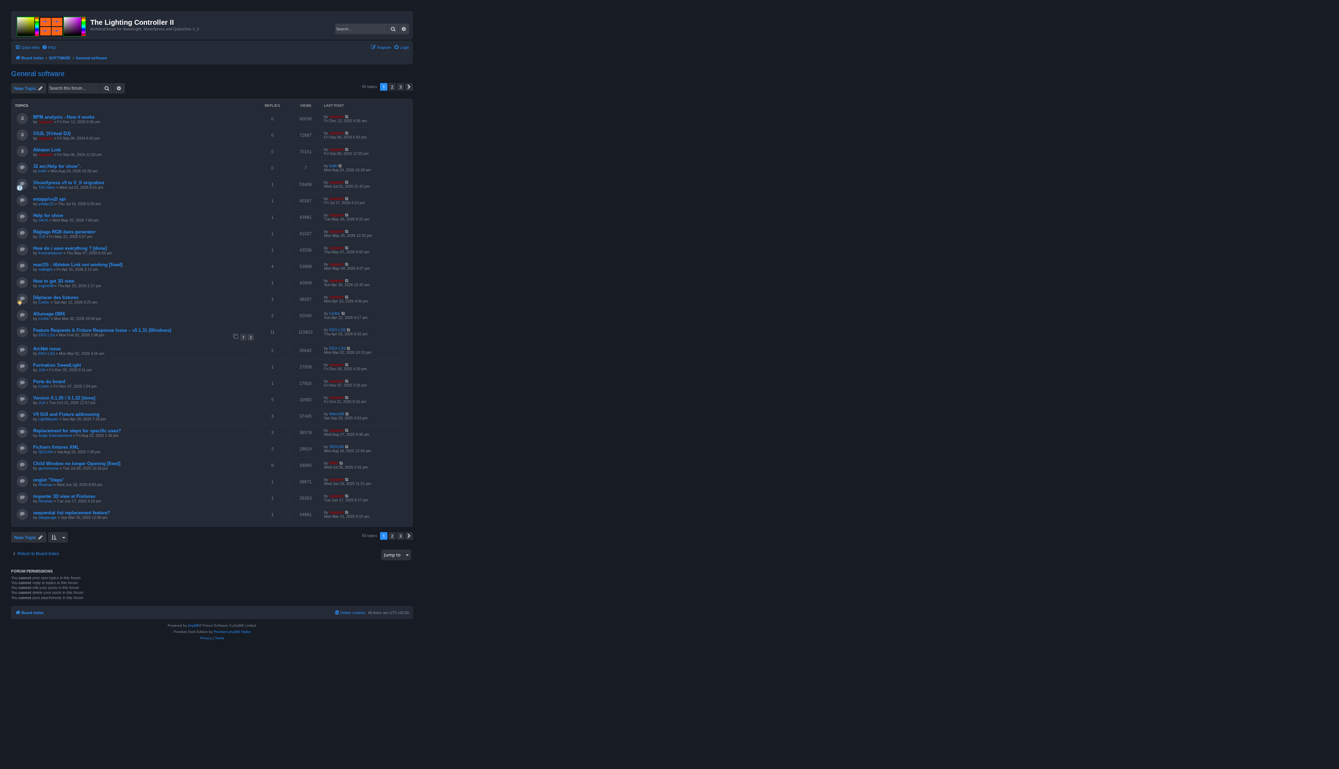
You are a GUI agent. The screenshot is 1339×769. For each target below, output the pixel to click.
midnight (45, 269)
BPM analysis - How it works (63, 117)
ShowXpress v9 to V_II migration (68, 182)
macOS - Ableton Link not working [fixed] (77, 264)
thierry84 (336, 414)
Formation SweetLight (57, 365)
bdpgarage (47, 517)
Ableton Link (47, 149)
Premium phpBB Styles (232, 632)
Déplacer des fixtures (55, 297)
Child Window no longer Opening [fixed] (76, 463)
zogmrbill (45, 286)
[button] (409, 87)
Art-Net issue (47, 348)
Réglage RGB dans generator (64, 231)
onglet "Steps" (49, 480)
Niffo (333, 463)
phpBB (193, 625)
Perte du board (49, 381)
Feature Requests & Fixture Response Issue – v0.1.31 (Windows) (102, 330)
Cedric (44, 302)
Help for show (48, 215)
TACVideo (46, 187)
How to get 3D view (53, 281)
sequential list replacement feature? (71, 512)
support (45, 122)
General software (38, 73)
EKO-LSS (46, 335)
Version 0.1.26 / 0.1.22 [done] (64, 398)
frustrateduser (50, 253)
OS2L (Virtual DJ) (51, 133)
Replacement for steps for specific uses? (77, 430)
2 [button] (392, 87)
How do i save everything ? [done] (70, 248)
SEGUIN (45, 452)
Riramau (45, 485)
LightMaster (48, 419)
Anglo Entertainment (55, 435)
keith (42, 171)
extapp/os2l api (49, 199)
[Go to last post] (347, 116)
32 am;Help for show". (57, 166)
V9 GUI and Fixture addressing (66, 414)
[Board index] (51, 25)
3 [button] (400, 87)
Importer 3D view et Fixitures (64, 496)
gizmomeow (48, 468)
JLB (41, 236)
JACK (43, 220)
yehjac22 (46, 204)
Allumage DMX (49, 313)
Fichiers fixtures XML (56, 447)
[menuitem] (49, 47)
